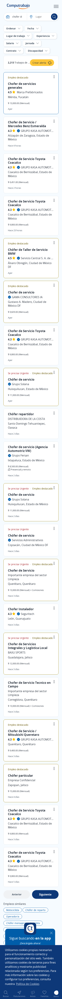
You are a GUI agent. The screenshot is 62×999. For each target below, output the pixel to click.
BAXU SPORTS (16, 652)
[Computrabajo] (18, 6)
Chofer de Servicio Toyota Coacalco (26, 161)
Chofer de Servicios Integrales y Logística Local (27, 646)
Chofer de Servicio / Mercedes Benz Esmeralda (27, 124)
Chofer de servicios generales (22, 86)
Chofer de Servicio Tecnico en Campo (29, 684)
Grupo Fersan (20, 455)
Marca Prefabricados (30, 92)
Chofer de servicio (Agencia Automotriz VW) (28, 449)
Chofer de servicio (21, 292)
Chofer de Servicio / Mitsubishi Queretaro (23, 733)
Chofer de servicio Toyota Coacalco (26, 854)
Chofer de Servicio (21, 570)
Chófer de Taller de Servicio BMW (28, 252)
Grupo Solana (20, 384)
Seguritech (27, 614)
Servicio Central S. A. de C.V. (37, 258)
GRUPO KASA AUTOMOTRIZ (37, 131)
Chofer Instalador (21, 609)
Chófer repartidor (21, 414)
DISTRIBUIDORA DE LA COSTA (26, 419)
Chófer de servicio (21, 379)
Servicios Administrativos (27, 540)
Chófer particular (20, 775)
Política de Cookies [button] (27, 984)
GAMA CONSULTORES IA (27, 297)
